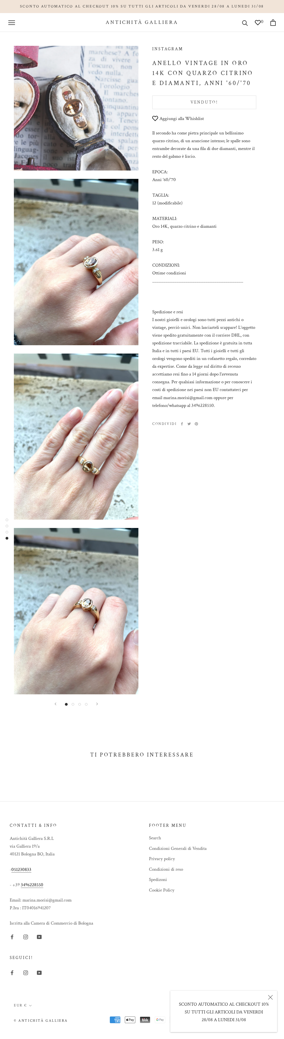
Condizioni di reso (166, 869)
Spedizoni (158, 880)
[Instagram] (25, 936)
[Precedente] (55, 704)
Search (155, 838)
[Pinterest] (196, 423)
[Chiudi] (270, 997)
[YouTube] (39, 936)
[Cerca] (245, 23)
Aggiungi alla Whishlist (181, 119)
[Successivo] (97, 704)
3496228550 (32, 885)
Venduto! (204, 102)
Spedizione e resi (167, 312)
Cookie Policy (161, 890)
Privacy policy (162, 859)
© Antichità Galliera (41, 1020)
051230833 (21, 870)
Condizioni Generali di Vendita (178, 848)
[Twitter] (189, 423)
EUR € (20, 1005)
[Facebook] (182, 423)
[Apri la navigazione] (11, 22)
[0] (258, 24)
